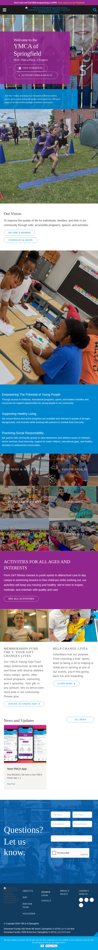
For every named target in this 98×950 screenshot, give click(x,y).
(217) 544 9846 (68, 929)
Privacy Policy (64, 892)
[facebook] (81, 900)
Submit (59, 867)
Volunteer (29, 914)
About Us (28, 891)
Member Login (45, 893)
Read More (11, 784)
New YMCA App (17, 769)
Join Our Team (27, 905)
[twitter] (86, 900)
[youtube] (81, 905)
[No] (95, 943)
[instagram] (92, 900)
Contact (46, 901)
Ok (42, 946)
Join (25, 897)
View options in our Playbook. (71, 3)
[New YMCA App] (25, 744)
